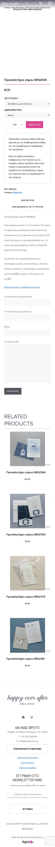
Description (27, 200)
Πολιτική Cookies (27, 767)
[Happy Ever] (10, 4)
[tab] (27, 200)
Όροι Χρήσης (27, 762)
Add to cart (34, 124)
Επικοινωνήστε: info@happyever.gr (22, 287)
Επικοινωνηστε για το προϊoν (27, 207)
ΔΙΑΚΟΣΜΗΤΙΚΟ (13, 110)
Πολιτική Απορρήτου (27, 757)
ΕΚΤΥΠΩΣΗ (12, 98)
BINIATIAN (17, 192)
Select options (15, 486)
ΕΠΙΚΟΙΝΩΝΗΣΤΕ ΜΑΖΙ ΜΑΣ (27, 749)
